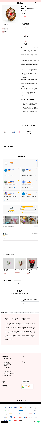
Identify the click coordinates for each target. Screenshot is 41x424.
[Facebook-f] (16, 400)
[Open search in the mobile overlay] (35, 2)
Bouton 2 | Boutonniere (20, 269)
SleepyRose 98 (11, 181)
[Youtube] (23, 400)
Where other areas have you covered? (30, 306)
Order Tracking (24, 364)
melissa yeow (11, 169)
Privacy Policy (5, 385)
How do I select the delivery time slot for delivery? (30, 303)
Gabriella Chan (11, 193)
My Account (23, 358)
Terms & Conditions (6, 386)
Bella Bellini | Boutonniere (6, 270)
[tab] (2, 312)
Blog (3, 382)
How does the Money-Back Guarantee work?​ (30, 300)
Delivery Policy (24, 362)
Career (4, 383)
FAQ (22, 361)
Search (36, 226)
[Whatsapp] (25, 400)
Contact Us (4, 387)
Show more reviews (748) (20, 245)
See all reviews (10, 165)
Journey (4, 381)
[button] (37, 267)
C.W (26, 193)
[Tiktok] (19, 400)
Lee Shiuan (27, 181)
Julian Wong (28, 169)
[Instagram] (17, 400)
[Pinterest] (21, 400)
